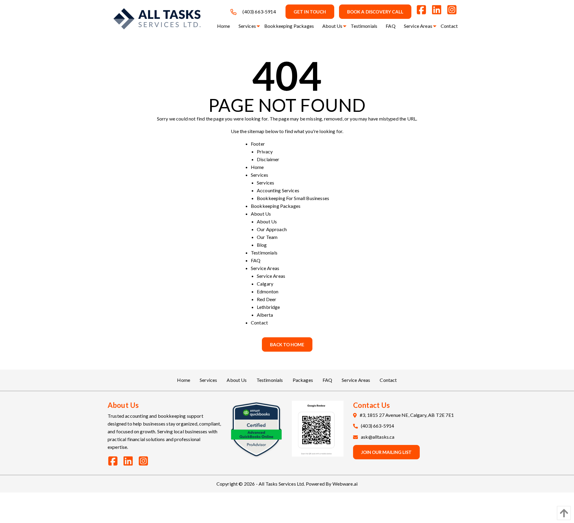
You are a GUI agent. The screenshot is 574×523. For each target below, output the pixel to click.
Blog (262, 245)
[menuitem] (223, 26)
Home (257, 167)
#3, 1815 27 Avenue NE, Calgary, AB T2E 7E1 (407, 415)
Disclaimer (268, 159)
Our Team (267, 237)
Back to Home (287, 344)
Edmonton (267, 291)
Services (259, 175)
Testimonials (264, 252)
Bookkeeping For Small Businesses (293, 198)
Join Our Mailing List (386, 452)
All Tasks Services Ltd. (282, 484)
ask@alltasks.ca (377, 437)
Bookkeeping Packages (275, 206)
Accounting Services (278, 190)
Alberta (265, 315)
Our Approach (272, 229)
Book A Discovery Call (375, 11)
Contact (259, 322)
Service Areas (265, 268)
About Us (261, 213)
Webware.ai (345, 484)
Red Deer (266, 299)
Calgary (265, 283)
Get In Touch (310, 11)
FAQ (255, 260)
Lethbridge (268, 307)
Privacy (265, 151)
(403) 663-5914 (259, 11)
